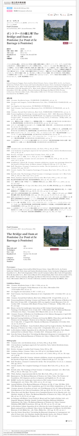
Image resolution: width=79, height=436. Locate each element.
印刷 (71, 15)
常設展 (15, 11)
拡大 (57, 15)
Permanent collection (25, 11)
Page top (69, 216)
